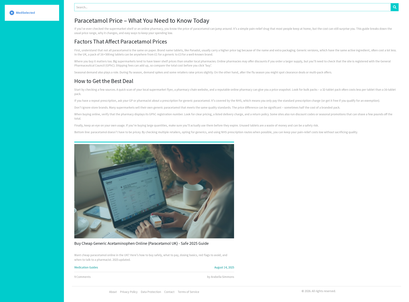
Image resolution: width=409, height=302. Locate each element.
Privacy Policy (129, 292)
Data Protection (151, 292)
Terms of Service (188, 292)
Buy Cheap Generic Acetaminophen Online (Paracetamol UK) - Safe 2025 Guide (141, 243)
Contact (169, 292)
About (113, 292)
